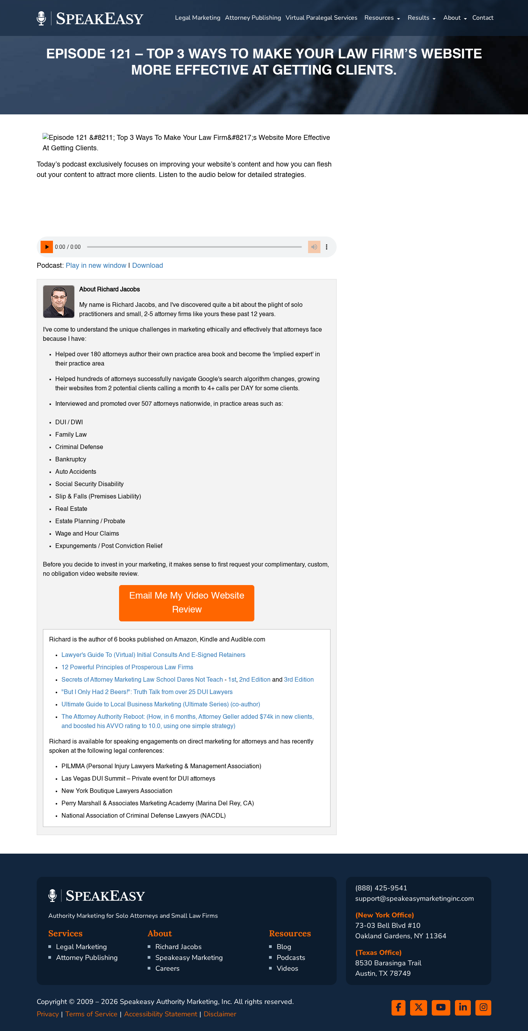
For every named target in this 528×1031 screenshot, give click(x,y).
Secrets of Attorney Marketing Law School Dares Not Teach (142, 680)
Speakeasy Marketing (189, 957)
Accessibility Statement (160, 1014)
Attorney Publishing (253, 18)
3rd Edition (299, 680)
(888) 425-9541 (381, 888)
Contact (483, 18)
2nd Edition (255, 680)
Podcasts (291, 957)
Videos (287, 968)
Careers (167, 968)
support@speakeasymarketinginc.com (414, 898)
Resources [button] (379, 18)
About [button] (452, 18)
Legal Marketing (197, 18)
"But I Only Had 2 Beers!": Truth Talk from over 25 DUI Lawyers (147, 692)
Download (147, 265)
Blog (284, 946)
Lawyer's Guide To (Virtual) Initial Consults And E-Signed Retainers (153, 655)
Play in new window (96, 265)
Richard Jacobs (178, 946)
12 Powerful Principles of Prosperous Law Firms (127, 668)
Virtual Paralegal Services (322, 18)
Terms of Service (91, 1014)
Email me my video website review (186, 603)
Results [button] (418, 18)
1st (232, 680)
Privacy (48, 1014)
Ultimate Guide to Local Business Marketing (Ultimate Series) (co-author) (160, 705)
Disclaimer (220, 1014)
